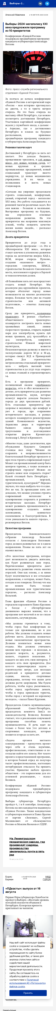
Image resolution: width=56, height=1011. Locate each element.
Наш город (47, 878)
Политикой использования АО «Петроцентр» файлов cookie (27, 983)
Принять (28, 993)
